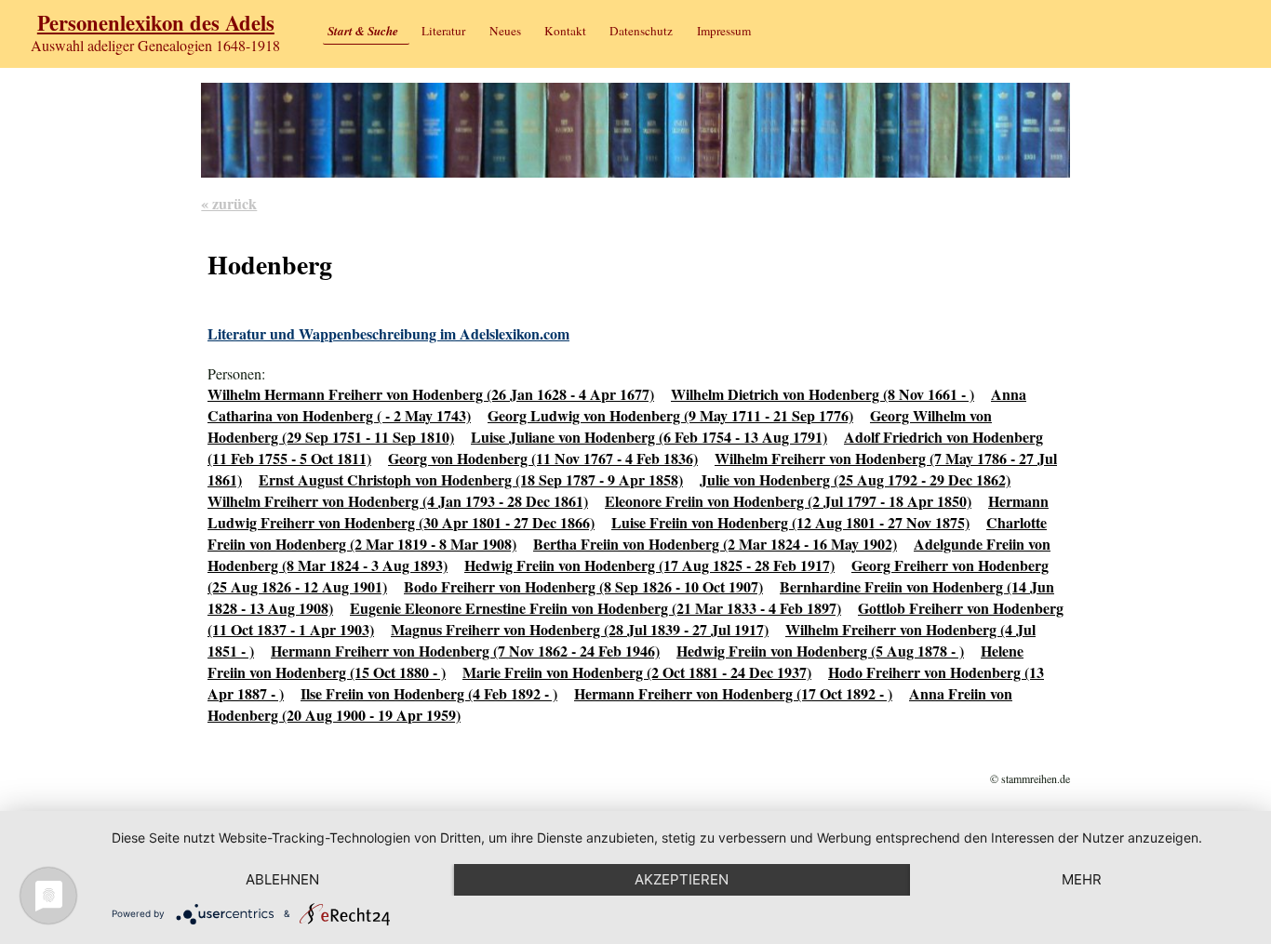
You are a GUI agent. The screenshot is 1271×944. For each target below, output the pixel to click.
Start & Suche (363, 30)
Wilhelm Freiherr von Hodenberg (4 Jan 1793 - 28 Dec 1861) (397, 501)
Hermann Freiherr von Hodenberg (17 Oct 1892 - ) (733, 693)
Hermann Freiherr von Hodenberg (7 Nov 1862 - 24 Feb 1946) (465, 650)
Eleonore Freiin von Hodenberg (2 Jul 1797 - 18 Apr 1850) (788, 501)
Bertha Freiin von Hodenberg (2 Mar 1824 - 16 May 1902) (715, 543)
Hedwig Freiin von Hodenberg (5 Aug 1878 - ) (820, 650)
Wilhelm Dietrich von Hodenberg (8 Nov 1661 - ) (822, 394)
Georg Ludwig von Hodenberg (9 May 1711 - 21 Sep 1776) (670, 415)
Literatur (443, 30)
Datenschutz (641, 30)
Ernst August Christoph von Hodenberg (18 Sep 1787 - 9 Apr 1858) (471, 479)
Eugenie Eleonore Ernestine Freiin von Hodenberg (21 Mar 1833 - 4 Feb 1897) (595, 607)
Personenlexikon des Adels (155, 22)
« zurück (229, 203)
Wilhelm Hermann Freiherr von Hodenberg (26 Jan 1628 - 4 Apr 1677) (430, 394)
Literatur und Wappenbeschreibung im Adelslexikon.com (388, 333)
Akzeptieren (682, 879)
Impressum (724, 30)
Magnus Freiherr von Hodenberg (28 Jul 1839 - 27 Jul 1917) (580, 629)
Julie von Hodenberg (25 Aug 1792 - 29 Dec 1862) (855, 479)
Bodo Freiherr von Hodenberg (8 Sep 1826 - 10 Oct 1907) (583, 586)
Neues (505, 30)
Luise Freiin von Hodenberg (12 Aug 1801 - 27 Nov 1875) (790, 522)
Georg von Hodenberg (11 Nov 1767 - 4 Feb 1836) (543, 458)
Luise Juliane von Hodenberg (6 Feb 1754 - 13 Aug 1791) (649, 436)
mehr (1082, 879)
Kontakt (565, 30)
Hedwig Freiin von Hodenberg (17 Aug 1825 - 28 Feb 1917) (649, 565)
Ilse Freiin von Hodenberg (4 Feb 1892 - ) (429, 693)
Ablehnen (282, 879)
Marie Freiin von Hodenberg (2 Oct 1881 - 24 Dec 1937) (636, 672)
